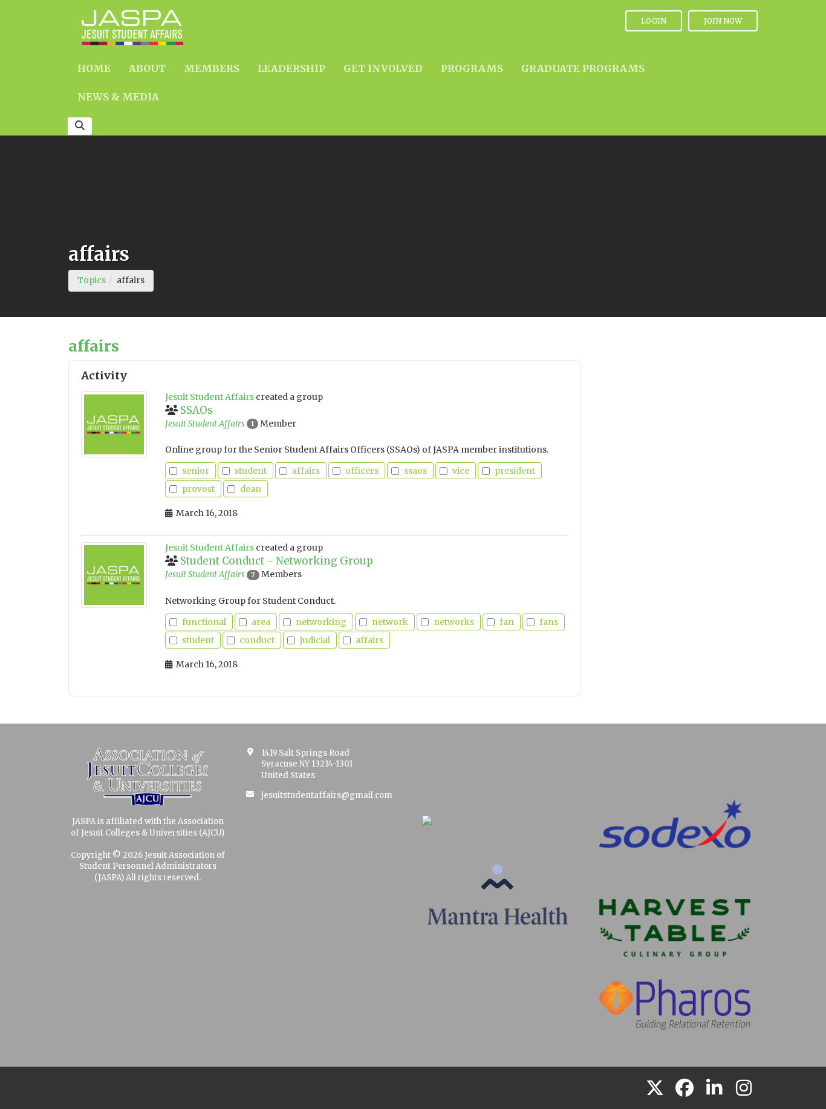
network (390, 622)
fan (506, 622)
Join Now (723, 20)
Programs (472, 68)
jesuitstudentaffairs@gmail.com (326, 795)
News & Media (118, 97)
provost (198, 488)
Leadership (291, 68)
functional (204, 622)
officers (362, 470)
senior (195, 470)
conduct (257, 640)
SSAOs (196, 410)
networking (321, 622)
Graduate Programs (583, 68)
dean (250, 488)
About (147, 68)
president (515, 470)
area (261, 622)
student (251, 470)
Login (653, 20)
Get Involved (383, 68)
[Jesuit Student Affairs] (114, 424)
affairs (306, 470)
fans (548, 622)
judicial (315, 640)
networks (454, 622)
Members (211, 68)
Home (94, 68)
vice (460, 470)
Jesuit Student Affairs (205, 423)
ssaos (415, 470)
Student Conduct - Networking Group (276, 561)
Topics (91, 280)
